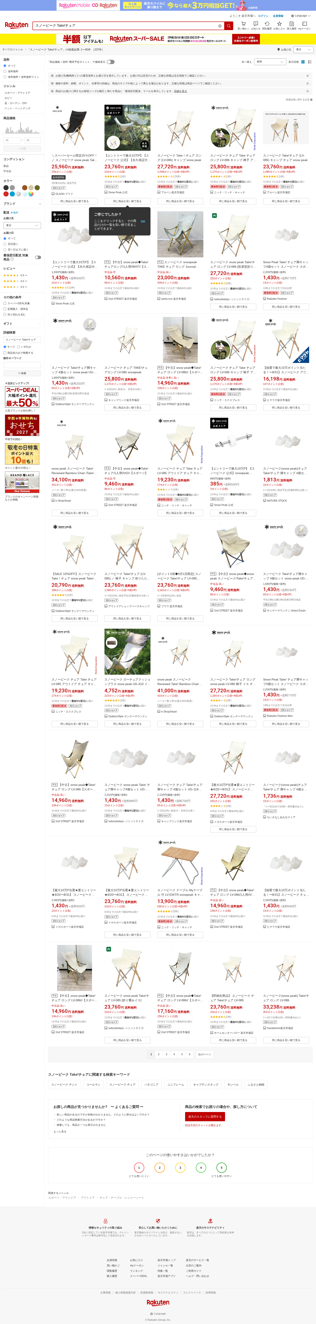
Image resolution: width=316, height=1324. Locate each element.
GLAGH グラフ (64, 194)
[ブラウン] (24, 187)
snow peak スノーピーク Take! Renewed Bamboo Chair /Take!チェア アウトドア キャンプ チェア (74, 473)
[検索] (229, 26)
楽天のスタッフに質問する (205, 1116)
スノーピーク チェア (122, 1084)
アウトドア (88, 1197)
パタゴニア (151, 1084)
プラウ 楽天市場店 (172, 606)
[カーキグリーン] (37, 187)
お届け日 (8, 233)
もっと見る (60, 1131)
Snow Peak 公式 (117, 192)
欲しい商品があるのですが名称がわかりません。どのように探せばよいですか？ (103, 1114)
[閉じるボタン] (307, 75)
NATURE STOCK (277, 500)
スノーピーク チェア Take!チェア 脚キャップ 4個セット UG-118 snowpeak (179, 789)
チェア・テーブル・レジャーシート (122, 1197)
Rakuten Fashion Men (280, 716)
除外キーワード (12, 358)
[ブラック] (6, 187)
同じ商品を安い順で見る (74, 201)
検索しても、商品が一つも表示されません (81, 1124)
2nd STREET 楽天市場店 (122, 299)
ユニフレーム (175, 1084)
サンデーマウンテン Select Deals (286, 610)
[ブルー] (12, 194)
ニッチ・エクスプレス (227, 400)
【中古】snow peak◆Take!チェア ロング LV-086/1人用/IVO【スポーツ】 (232, 894)
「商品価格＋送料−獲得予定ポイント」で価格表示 (76, 61)
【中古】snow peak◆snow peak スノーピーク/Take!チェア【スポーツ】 (232, 578)
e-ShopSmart (63, 500)
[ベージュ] (31, 187)
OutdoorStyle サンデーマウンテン (75, 404)
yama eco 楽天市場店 (173, 299)
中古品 (7, 171)
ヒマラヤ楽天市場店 (278, 400)
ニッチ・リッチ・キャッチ (229, 192)
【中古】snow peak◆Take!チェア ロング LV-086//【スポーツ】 (179, 372)
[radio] (4, 65)
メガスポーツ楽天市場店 (228, 822)
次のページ (204, 1054)
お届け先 (8, 218)
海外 (15, 212)
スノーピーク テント (64, 1084)
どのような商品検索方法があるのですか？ (81, 1119)
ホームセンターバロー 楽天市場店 (233, 1033)
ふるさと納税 (256, 1084)
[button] (301, 16)
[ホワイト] (18, 187)
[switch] (38, 257)
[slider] (3, 133)
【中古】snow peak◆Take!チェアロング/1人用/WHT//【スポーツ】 (127, 266)
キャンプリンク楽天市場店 (123, 400)
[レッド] (6, 194)
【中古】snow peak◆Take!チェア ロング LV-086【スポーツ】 (73, 789)
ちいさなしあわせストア (281, 817)
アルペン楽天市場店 (172, 192)
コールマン (93, 1084)
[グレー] (12, 187)
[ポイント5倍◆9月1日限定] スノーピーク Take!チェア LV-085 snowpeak (179, 578)
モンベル (233, 1084)
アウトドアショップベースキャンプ (129, 606)
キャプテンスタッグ (205, 1084)
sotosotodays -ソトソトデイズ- (232, 299)
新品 (6, 165)
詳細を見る (180, 91)
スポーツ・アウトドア (62, 1197)
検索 (23, 148)
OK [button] (143, 221)
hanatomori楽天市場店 (280, 1028)
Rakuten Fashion (277, 299)
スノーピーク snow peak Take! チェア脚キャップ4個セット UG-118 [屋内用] (127, 789)
